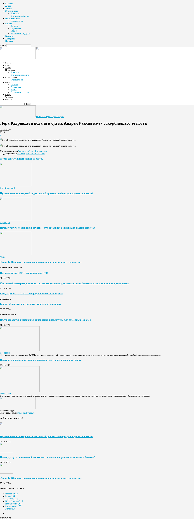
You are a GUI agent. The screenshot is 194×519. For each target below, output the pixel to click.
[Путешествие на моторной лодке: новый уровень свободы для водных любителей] (15, 185)
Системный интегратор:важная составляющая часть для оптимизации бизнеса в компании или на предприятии (64, 283)
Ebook (13, 31)
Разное (8, 23)
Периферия (16, 28)
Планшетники (17, 21)
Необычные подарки (20, 33)
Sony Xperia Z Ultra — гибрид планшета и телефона (31, 293)
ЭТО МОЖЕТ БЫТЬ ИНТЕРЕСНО (14, 159)
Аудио (8, 6)
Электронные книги (20, 16)
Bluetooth (15, 13)
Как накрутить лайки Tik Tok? (31, 153)
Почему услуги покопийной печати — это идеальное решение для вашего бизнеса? (47, 227)
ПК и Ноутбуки (12, 18)
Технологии (5, 393)
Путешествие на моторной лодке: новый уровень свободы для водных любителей (46, 193)
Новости (9, 41)
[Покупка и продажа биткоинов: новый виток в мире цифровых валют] (20, 391)
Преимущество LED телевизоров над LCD (24, 273)
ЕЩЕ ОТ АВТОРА (35, 159)
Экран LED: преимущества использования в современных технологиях (41, 262)
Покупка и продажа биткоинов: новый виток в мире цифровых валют (40, 360)
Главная (9, 3)
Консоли (14, 26)
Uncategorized (7, 188)
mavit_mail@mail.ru (25, 413)
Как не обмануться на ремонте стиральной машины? (30, 304)
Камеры (9, 36)
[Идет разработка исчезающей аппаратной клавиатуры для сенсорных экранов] (20, 350)
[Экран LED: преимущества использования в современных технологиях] (15, 254)
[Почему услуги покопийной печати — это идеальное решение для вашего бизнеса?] (15, 220)
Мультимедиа (11, 11)
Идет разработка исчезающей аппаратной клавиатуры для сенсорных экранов (45, 319)
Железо (8, 8)
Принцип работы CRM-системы (32, 151)
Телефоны (10, 38)
